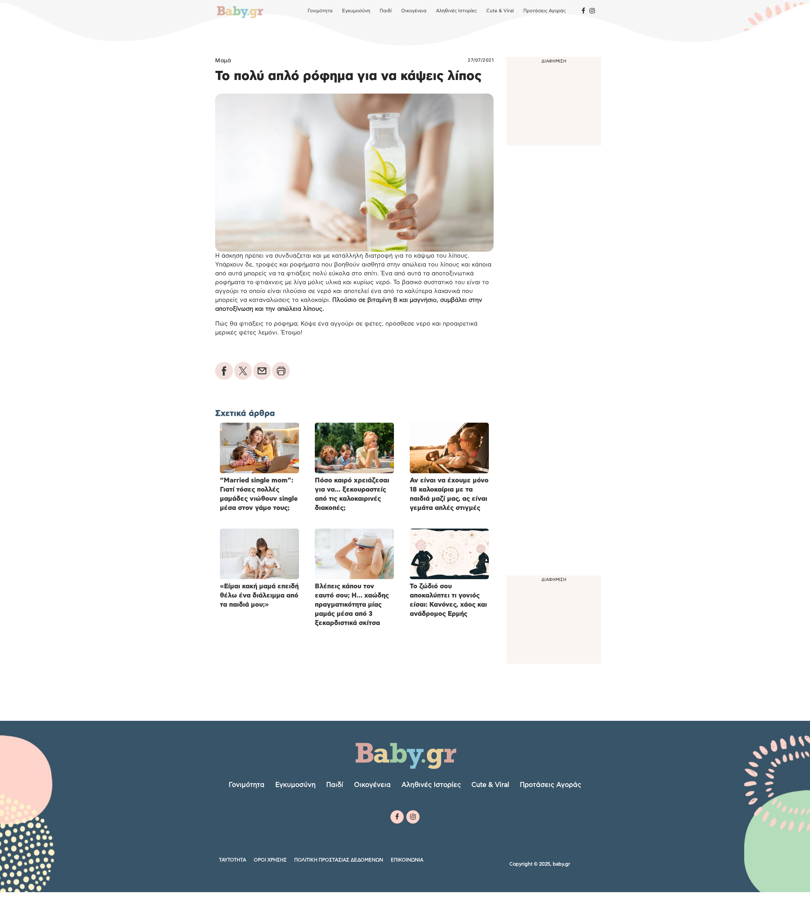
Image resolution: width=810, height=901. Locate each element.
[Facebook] (583, 11)
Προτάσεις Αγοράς (544, 11)
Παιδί (386, 11)
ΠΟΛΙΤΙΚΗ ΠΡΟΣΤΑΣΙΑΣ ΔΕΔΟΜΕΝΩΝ (338, 860)
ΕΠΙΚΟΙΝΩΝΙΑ (407, 860)
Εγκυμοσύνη (356, 11)
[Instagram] (592, 11)
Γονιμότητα (320, 11)
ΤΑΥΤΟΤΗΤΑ (232, 860)
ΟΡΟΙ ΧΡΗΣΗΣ (270, 860)
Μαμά (223, 60)
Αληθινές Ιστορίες (456, 11)
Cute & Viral (500, 11)
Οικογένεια (414, 11)
